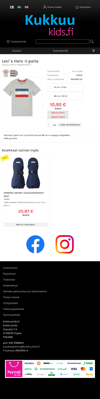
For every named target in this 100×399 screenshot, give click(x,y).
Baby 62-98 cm (24, 65)
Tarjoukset (9, 273)
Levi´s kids (77, 71)
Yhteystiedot (10, 303)
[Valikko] (93, 51)
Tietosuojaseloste (13, 309)
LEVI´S (13, 65)
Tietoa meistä (11, 297)
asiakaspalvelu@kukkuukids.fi (21, 346)
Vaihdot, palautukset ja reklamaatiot (25, 291)
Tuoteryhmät (60, 50)
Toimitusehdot (11, 314)
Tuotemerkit (10, 267)
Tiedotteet (9, 279)
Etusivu (16, 50)
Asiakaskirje (10, 285)
